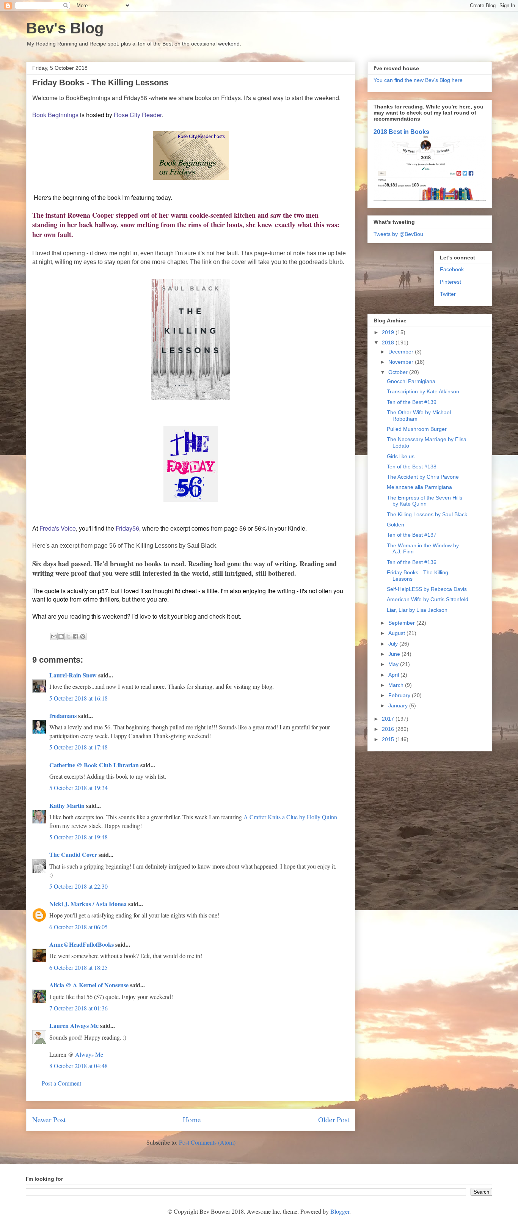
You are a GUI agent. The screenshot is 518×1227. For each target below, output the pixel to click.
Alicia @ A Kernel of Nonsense (89, 984)
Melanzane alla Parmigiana (419, 487)
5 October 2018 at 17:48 (78, 747)
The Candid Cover (73, 854)
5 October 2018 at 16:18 (78, 698)
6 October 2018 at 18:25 (78, 967)
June (395, 654)
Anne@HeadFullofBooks (81, 944)
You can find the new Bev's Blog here (418, 80)
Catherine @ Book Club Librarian (94, 764)
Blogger (339, 1211)
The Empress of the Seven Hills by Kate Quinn (424, 501)
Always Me (89, 1054)
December (401, 352)
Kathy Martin (67, 805)
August (397, 633)
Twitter (448, 294)
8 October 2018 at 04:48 (78, 1066)
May (394, 664)
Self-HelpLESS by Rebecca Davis (427, 589)
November (401, 362)
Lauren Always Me (74, 1025)
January (398, 705)
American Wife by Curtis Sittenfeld (427, 599)
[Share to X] (68, 636)
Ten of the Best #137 (411, 535)
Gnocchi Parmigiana (411, 381)
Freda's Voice (57, 528)
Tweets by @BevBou (398, 234)
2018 (389, 342)
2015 (389, 739)
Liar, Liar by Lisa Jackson (417, 610)
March (396, 685)
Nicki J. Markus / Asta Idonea (88, 903)
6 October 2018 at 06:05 (78, 927)
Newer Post (49, 1119)
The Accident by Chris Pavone (423, 477)
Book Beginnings (55, 114)
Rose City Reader (138, 114)
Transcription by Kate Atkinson (423, 391)
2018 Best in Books (401, 131)
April (394, 675)
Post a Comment (61, 1083)
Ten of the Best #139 (411, 402)
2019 (389, 332)
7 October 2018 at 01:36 (78, 1008)
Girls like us (400, 456)
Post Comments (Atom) (207, 1142)
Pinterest (450, 282)
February (400, 695)
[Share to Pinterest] (82, 636)
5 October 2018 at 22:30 (78, 886)
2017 (389, 719)
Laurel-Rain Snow (73, 675)
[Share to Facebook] (75, 636)
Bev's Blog (65, 28)
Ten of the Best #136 (411, 562)
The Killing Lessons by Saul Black (427, 514)
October (398, 372)
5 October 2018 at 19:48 (78, 837)
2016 (389, 729)
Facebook (452, 269)
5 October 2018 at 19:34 (78, 788)
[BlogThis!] (61, 636)
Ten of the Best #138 (411, 466)
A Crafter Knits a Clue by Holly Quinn (290, 817)
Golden (395, 525)
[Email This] (54, 636)
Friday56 (127, 528)
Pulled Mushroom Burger (417, 429)
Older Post (333, 1119)
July (393, 644)
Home (192, 1119)
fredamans (63, 715)
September (402, 623)
